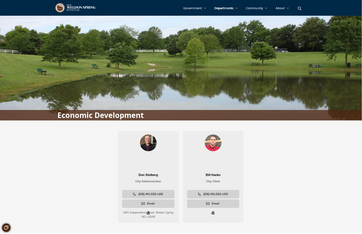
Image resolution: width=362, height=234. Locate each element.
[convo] (6, 228)
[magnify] (299, 8)
